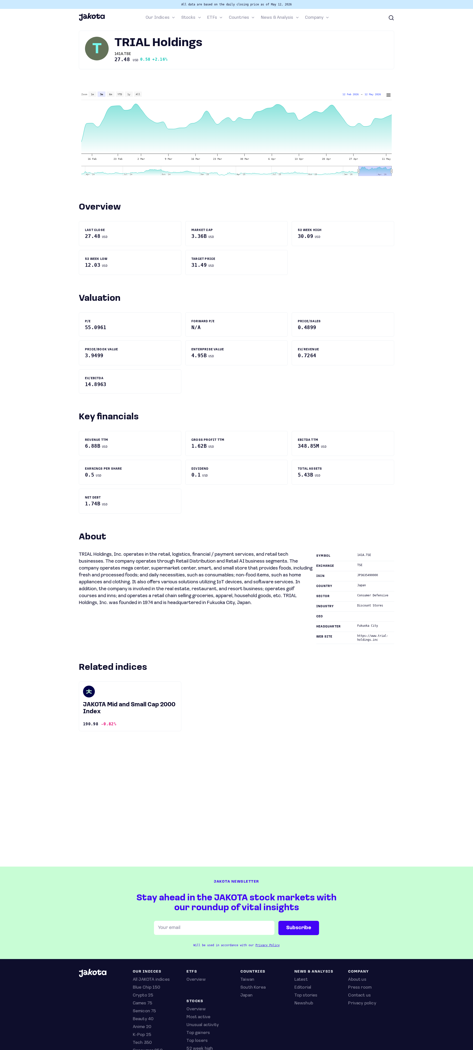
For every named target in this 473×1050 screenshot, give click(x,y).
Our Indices (157, 18)
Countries (239, 18)
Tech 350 (142, 1043)
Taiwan (247, 980)
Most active (198, 1017)
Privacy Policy (267, 945)
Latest (301, 980)
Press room (360, 987)
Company (314, 18)
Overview (195, 1009)
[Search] (391, 18)
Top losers (197, 1041)
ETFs (212, 18)
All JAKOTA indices (151, 980)
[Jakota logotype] (92, 20)
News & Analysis (277, 18)
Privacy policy (362, 1003)
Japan (246, 995)
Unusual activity (202, 1025)
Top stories (306, 995)
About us (357, 980)
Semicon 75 (144, 1011)
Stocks (188, 18)
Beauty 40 (143, 1019)
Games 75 (142, 1003)
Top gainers (198, 1033)
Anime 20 (142, 1027)
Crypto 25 (143, 995)
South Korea (253, 987)
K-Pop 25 (142, 1035)
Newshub (303, 1003)
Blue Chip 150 (146, 987)
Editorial (302, 987)
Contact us (359, 995)
